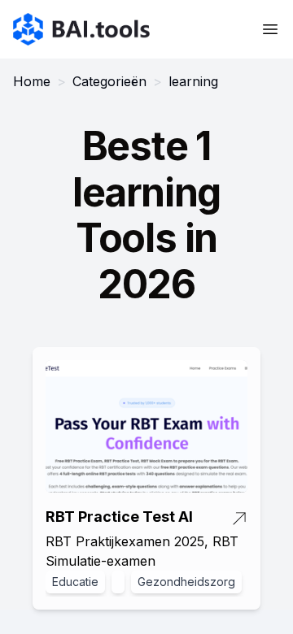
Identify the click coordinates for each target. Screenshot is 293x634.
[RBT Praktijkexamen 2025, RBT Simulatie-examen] (146, 426)
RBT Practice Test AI (119, 516)
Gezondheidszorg (186, 581)
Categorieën (109, 81)
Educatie (75, 581)
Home (31, 81)
